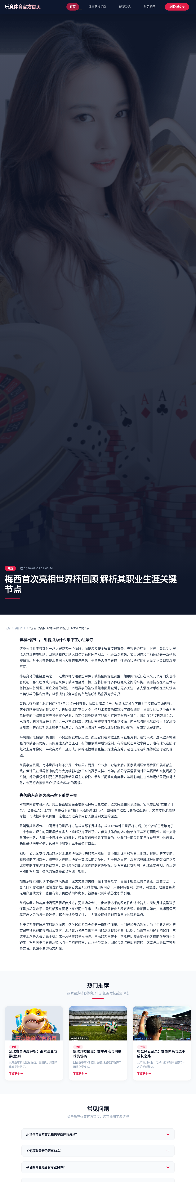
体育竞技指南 (97, 6)
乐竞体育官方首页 (23, 7)
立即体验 (175, 6)
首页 (73, 6)
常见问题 (149, 6)
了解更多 (14, 1073)
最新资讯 (125, 6)
